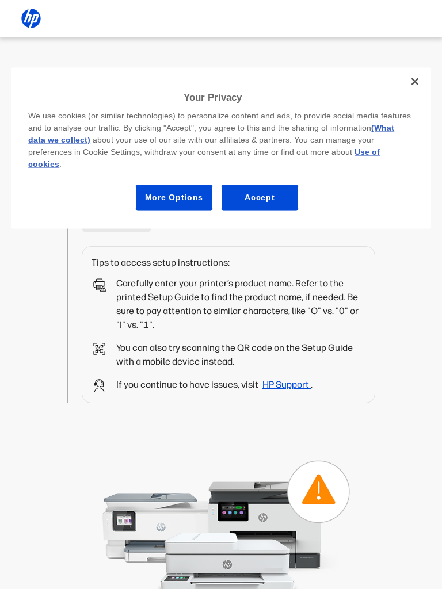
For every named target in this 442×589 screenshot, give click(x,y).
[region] (221, 147)
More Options (174, 197)
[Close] (415, 81)
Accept (260, 197)
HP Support (286, 384)
